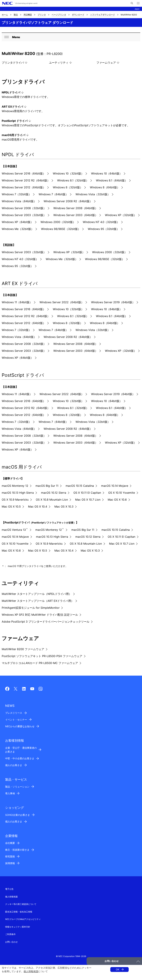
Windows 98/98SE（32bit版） (61, 229)
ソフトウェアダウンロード (102, 14)
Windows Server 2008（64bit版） (75, 208)
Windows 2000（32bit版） (58, 222)
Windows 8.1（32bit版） (73, 180)
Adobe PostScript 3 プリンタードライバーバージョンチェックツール (45, 621)
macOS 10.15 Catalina (80, 485)
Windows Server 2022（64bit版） (61, 302)
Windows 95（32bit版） (103, 229)
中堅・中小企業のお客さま (19, 758)
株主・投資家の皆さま (17, 849)
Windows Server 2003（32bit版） (24, 215)
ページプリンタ (59, 14)
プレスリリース (13, 712)
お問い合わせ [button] (112, 961)
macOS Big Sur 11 (47, 485)
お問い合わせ (11, 942)
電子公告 (9, 889)
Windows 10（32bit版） (68, 173)
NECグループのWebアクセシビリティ (23, 919)
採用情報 (10, 863)
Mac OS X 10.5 (11, 506)
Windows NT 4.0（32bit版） (101, 222)
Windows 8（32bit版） (68, 187)
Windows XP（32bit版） (120, 215)
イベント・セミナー (16, 719)
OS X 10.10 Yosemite (121, 492)
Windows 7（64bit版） (53, 194)
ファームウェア (106, 62)
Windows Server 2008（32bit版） (24, 208)
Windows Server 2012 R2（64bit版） (26, 180)
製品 (16, 14)
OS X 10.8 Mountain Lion (52, 499)
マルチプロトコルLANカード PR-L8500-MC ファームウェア (40, 663)
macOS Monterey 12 (15, 485)
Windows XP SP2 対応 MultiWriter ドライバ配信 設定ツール (40, 614)
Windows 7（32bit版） (16, 194)
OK (117, 969)
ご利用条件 (10, 934)
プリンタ (42, 14)
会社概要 (10, 842)
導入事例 (10, 793)
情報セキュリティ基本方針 (17, 926)
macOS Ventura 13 (15, 529)
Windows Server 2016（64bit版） (24, 173)
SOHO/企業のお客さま (17, 814)
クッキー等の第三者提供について (20, 904)
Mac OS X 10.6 (117, 499)
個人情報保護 (31, 971)
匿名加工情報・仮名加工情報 (18, 911)
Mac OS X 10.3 (63, 506)
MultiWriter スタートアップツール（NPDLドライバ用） (37, 594)
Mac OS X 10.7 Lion (87, 499)
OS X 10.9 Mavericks (15, 499)
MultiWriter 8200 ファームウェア (23, 649)
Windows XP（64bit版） (17, 222)
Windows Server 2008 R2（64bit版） (68, 201)
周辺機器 (28, 14)
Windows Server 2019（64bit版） (113, 302)
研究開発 (10, 856)
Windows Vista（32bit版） (93, 194)
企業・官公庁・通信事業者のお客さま (21, 749)
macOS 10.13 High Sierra (18, 492)
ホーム (5, 14)
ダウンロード (78, 14)
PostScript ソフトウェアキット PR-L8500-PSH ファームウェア (42, 656)
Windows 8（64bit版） (105, 187)
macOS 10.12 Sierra (53, 492)
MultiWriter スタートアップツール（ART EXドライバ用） (38, 600)
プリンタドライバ (13, 62)
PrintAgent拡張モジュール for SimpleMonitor (31, 607)
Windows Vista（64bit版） (19, 201)
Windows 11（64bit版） (17, 302)
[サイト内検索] (132, 3)
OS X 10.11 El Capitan (87, 492)
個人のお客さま (13, 765)
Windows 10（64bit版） (106, 173)
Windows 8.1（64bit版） (111, 180)
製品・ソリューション (17, 786)
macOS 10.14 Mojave (114, 485)
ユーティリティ (58, 62)
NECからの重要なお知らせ (19, 726)
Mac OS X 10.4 (37, 506)
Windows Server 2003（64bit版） (75, 215)
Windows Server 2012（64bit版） (24, 187)
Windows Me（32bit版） (18, 229)
